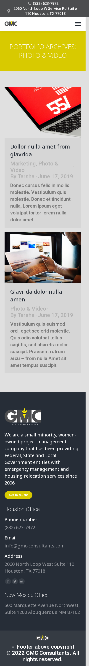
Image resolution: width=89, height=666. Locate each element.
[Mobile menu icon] (78, 24)
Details (49, 112)
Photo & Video (28, 309)
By (22, 176)
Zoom (36, 112)
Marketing (23, 163)
